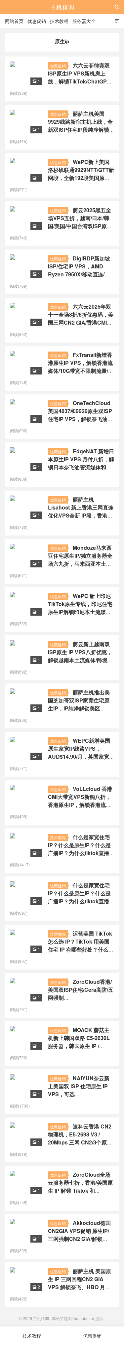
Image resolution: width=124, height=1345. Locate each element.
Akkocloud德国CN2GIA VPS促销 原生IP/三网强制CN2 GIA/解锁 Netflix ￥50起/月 (79, 1235)
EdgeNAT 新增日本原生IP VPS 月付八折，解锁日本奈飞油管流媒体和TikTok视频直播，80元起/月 (81, 467)
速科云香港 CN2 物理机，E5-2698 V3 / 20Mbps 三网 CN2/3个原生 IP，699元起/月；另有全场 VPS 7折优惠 (80, 1142)
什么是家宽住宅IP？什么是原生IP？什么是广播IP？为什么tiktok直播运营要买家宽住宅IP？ (79, 849)
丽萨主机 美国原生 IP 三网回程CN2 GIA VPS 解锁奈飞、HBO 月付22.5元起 (79, 1283)
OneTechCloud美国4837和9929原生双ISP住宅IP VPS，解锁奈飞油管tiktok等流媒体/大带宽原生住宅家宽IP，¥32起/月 (80, 419)
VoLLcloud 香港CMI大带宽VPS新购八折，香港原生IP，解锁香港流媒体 (80, 801)
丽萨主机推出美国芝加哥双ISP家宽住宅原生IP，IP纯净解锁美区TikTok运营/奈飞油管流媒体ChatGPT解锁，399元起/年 (81, 708)
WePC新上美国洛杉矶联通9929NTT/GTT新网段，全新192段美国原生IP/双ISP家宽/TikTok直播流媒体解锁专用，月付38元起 (81, 178)
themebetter (83, 1318)
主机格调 (62, 7)
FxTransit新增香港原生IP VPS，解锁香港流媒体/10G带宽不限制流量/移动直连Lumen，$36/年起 (80, 366)
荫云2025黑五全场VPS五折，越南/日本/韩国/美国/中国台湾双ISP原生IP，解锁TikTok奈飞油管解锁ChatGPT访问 (80, 226)
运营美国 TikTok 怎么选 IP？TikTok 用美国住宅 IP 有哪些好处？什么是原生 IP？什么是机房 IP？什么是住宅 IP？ (81, 949)
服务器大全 (84, 21)
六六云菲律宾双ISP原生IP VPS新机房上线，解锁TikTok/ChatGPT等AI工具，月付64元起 (79, 77)
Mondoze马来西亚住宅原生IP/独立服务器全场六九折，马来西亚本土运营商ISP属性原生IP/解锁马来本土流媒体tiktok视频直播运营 (80, 567)
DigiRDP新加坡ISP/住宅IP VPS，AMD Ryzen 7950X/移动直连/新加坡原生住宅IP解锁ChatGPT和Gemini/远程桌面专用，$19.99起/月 (79, 278)
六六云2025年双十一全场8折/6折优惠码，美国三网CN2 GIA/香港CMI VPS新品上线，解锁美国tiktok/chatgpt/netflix (80, 322)
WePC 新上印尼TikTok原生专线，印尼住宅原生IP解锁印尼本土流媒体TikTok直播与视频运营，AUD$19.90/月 (80, 612)
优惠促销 (36, 21)
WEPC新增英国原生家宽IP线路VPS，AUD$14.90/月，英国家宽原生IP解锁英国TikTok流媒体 (80, 756)
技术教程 (59, 21)
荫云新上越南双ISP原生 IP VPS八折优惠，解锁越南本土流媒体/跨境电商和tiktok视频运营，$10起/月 (80, 660)
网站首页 (14, 21)
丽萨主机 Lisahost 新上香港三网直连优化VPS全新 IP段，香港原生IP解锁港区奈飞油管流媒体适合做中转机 (80, 515)
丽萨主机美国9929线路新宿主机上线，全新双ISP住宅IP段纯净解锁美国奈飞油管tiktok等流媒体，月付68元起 (80, 129)
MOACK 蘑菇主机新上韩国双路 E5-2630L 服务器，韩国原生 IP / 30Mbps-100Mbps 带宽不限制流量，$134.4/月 (79, 1046)
